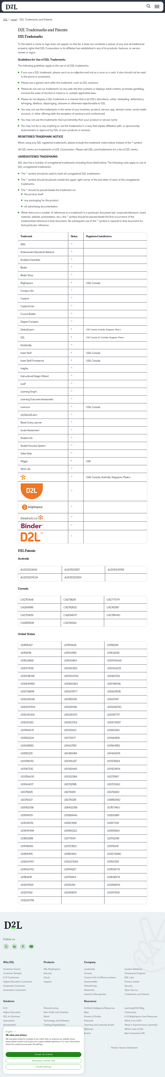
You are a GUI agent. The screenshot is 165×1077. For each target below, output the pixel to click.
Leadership (89, 969)
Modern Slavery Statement (124, 1048)
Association (9, 1020)
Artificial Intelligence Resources (99, 1008)
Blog (86, 1012)
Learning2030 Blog (134, 1008)
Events (87, 1033)
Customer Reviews (12, 973)
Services (48, 973)
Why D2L (8, 962)
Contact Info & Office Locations (100, 977)
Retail (46, 1016)
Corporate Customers (14, 986)
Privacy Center (132, 981)
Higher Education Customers (17, 981)
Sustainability (90, 981)
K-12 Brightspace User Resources (141, 1016)
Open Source (131, 990)
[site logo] (11, 6)
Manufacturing (51, 1008)
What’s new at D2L (134, 1029)
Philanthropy (90, 986)
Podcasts (88, 1020)
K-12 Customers (11, 977)
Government (9, 1025)
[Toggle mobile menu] (157, 6)
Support (48, 981)
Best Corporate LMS (135, 1033)
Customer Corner (12, 969)
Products (49, 962)
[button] (11, 1032)
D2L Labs (129, 977)
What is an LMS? (133, 1020)
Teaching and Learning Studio (99, 1025)
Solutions (8, 1001)
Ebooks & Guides (92, 1016)
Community (130, 1012)
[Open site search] (148, 6)
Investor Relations (133, 969)
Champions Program (135, 973)
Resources (90, 1001)
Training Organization (54, 1025)
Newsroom (89, 990)
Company (90, 962)
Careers (88, 973)
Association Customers (14, 990)
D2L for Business (11, 1016)
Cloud (47, 977)
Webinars (88, 1029)
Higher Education (12, 1012)
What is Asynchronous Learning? (141, 1025)
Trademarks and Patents (137, 994)
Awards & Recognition (95, 994)
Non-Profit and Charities (56, 1012)
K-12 (5, 1008)
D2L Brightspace (52, 969)
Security (129, 986)
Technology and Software (57, 1020)
